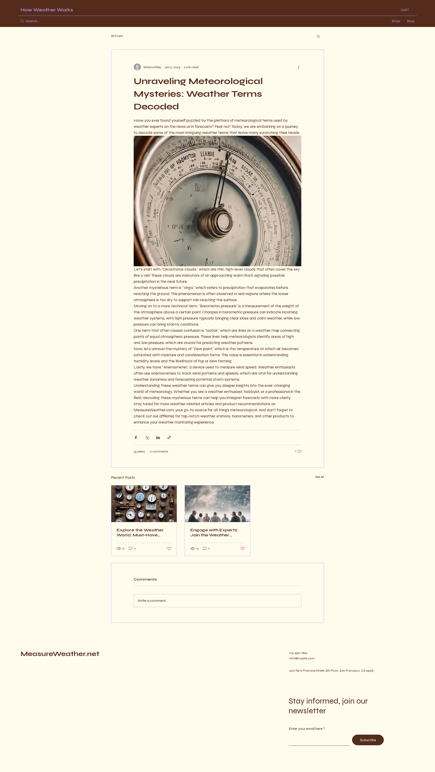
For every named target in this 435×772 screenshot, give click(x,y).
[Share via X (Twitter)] (147, 437)
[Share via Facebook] (136, 437)
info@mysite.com (302, 658)
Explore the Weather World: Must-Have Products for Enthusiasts (140, 532)
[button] (407, 10)
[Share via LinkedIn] (158, 437)
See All (319, 477)
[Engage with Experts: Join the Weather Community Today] (217, 503)
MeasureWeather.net (60, 654)
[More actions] (298, 67)
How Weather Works (46, 10)
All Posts (117, 36)
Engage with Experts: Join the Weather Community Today (214, 532)
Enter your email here (306, 729)
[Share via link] (169, 437)
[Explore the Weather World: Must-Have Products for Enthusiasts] (144, 503)
